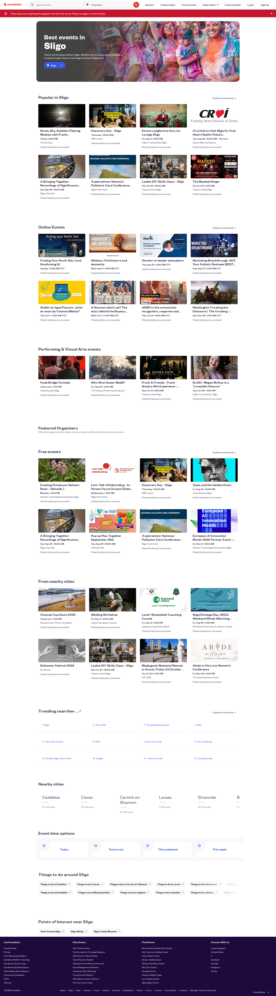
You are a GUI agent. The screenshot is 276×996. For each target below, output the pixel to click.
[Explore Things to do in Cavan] (103, 884)
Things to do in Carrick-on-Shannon (128, 884)
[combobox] (111, 4)
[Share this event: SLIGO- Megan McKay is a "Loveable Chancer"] (233, 375)
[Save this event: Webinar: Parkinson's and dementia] (124, 253)
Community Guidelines (14, 974)
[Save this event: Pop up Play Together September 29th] (124, 528)
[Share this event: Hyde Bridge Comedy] (81, 375)
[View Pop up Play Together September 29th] (112, 521)
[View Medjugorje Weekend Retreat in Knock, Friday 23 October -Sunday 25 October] (163, 650)
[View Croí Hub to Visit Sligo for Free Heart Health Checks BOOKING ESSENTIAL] (214, 115)
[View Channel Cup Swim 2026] (61, 599)
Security (116, 990)
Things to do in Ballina (202, 892)
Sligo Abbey (77, 931)
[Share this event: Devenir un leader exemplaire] (182, 253)
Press (96, 990)
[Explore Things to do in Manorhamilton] (113, 892)
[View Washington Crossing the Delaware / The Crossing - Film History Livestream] (214, 292)
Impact (106, 990)
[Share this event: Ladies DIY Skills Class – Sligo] (182, 174)
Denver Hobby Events (151, 959)
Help (78, 990)
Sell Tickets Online (81, 948)
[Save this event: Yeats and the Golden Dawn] (225, 477)
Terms (149, 990)
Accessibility (170, 990)
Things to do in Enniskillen (54, 892)
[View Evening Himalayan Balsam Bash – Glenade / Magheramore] (61, 470)
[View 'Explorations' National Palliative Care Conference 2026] (112, 166)
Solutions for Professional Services (88, 963)
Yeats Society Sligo (50, 931)
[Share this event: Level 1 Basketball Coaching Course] (182, 607)
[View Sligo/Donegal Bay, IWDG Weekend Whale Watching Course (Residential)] (214, 599)
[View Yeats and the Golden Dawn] (214, 470)
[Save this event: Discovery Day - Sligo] (124, 123)
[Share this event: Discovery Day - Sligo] (131, 123)
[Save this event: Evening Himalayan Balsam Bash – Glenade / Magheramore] (73, 477)
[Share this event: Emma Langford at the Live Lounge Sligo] (182, 123)
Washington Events (150, 982)
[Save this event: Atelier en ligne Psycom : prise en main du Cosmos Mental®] (73, 300)
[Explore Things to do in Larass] (184, 884)
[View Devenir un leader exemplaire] (163, 245)
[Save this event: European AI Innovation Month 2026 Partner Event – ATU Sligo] (225, 528)
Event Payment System (83, 959)
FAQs (6, 978)
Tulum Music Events (151, 955)
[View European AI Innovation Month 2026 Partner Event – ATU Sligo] (214, 521)
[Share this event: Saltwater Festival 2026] (81, 658)
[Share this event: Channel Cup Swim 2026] (81, 607)
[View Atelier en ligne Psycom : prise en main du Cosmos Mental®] (61, 292)
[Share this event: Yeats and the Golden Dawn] (233, 477)
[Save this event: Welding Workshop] (124, 607)
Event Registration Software (16, 971)
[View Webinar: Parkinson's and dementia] (112, 245)
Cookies (183, 990)
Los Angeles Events (150, 978)
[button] (210, 4)
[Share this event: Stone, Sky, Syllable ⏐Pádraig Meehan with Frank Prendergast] (81, 123)
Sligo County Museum (105, 931)
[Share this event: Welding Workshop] (131, 607)
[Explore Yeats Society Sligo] (64, 931)
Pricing (7, 951)
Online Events (51, 226)
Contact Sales (217, 951)
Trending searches (56, 710)
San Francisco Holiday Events (155, 951)
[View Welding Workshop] (112, 599)
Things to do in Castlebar (53, 884)
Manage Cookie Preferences (203, 990)
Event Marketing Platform (15, 955)
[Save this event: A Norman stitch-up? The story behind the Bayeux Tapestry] (124, 300)
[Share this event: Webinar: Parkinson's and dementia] (131, 253)
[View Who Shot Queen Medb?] (112, 367)
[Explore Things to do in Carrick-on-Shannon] (150, 884)
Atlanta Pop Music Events (153, 963)
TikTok (214, 971)
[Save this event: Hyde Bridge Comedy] (73, 375)
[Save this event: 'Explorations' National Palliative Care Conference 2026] (124, 174)
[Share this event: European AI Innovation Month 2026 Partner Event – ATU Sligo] (233, 528)
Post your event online (83, 982)
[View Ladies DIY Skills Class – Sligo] (163, 166)
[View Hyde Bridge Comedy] (61, 367)
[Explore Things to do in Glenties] (184, 892)
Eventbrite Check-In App (15, 963)
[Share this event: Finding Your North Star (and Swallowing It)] (81, 253)
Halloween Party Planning (84, 971)
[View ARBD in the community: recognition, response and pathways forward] (163, 292)
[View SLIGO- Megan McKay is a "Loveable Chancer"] (214, 367)
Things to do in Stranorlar (204, 884)
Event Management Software (86, 967)
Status (139, 990)
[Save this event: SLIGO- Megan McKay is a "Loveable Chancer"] (225, 375)
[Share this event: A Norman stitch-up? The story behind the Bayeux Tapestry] (131, 300)
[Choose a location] (87, 5)
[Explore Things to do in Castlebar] (70, 884)
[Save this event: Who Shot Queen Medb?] (124, 375)
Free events (49, 451)
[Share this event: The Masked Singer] (233, 174)
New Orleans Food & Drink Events (157, 948)
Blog (71, 990)
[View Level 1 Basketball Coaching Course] (163, 599)
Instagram (215, 967)
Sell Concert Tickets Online (85, 955)
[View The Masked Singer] (214, 166)
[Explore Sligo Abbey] (87, 931)
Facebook (215, 959)
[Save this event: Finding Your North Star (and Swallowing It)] (73, 253)
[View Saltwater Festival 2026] (61, 650)
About (62, 990)
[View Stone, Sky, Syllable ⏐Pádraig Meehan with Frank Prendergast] (61, 115)
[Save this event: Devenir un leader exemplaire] (175, 253)
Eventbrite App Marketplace (16, 967)
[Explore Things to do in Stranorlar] (220, 884)
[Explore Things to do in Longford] (149, 892)
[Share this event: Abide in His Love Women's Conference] (233, 658)
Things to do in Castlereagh (238, 892)
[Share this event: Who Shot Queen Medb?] (131, 375)
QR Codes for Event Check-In (86, 978)
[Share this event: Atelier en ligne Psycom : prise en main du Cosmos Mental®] (81, 300)
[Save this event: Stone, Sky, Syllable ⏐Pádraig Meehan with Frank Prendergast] (73, 123)
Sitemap (7, 982)
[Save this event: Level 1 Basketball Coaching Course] (175, 607)
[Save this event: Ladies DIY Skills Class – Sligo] (175, 174)
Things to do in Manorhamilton (94, 892)
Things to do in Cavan (88, 884)
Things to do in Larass (168, 884)
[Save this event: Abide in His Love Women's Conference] (225, 658)
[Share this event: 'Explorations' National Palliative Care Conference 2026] (131, 174)
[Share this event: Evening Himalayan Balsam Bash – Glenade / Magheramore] (81, 477)
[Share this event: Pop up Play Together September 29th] (131, 528)
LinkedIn (214, 963)
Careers (87, 990)
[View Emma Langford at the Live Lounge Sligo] (163, 115)
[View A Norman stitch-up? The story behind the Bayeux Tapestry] (112, 292)
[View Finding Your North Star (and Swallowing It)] (61, 245)
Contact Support (218, 948)
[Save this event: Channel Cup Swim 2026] (73, 607)
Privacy (158, 990)
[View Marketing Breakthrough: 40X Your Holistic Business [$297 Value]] (214, 245)
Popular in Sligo (53, 97)
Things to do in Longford (133, 892)
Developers (128, 990)
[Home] (12, 4)
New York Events (149, 967)
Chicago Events (149, 971)
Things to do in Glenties (168, 892)
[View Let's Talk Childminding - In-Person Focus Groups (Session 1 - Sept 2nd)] (112, 470)
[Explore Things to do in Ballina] (217, 892)
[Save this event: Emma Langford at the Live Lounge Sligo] (175, 123)
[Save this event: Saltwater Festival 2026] (73, 658)
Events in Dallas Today (152, 974)
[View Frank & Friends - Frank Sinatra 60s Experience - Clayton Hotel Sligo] (163, 367)
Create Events (10, 948)
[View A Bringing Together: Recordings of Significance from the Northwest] (61, 166)
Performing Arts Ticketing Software (89, 951)
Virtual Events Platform (83, 974)
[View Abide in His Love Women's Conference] (214, 650)
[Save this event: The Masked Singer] (225, 174)
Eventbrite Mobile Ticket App (17, 959)
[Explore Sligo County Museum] (120, 931)
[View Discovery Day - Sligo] (112, 115)
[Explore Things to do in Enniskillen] (71, 892)
